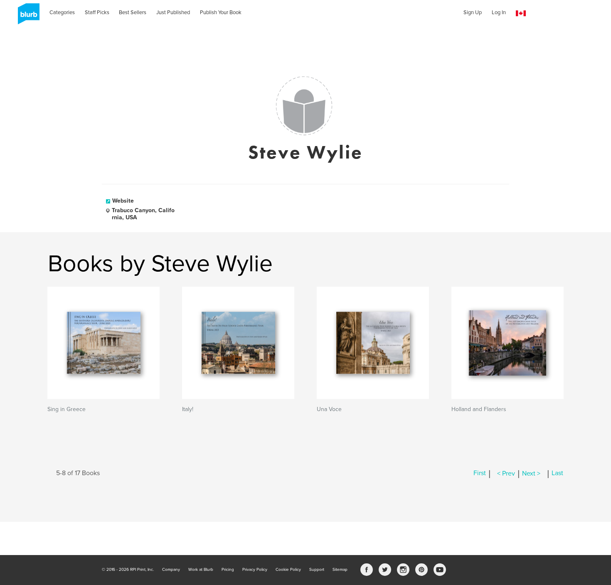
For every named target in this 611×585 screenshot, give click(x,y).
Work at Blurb (200, 569)
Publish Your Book (220, 12)
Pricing (228, 569)
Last (557, 473)
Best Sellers (132, 12)
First (479, 473)
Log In (499, 12)
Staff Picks (97, 12)
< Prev (506, 473)
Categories (62, 12)
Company (171, 569)
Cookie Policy (288, 569)
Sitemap (340, 569)
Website (123, 200)
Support (316, 569)
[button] (521, 13)
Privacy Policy (254, 569)
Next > (531, 473)
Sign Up (472, 12)
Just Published (173, 12)
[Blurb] (26, 16)
